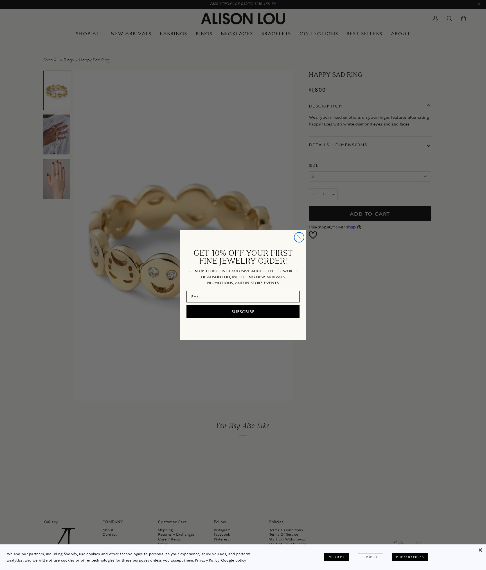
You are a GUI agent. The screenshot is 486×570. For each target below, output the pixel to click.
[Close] (480, 550)
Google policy (233, 560)
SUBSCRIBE (243, 311)
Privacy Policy (207, 560)
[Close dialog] (299, 237)
